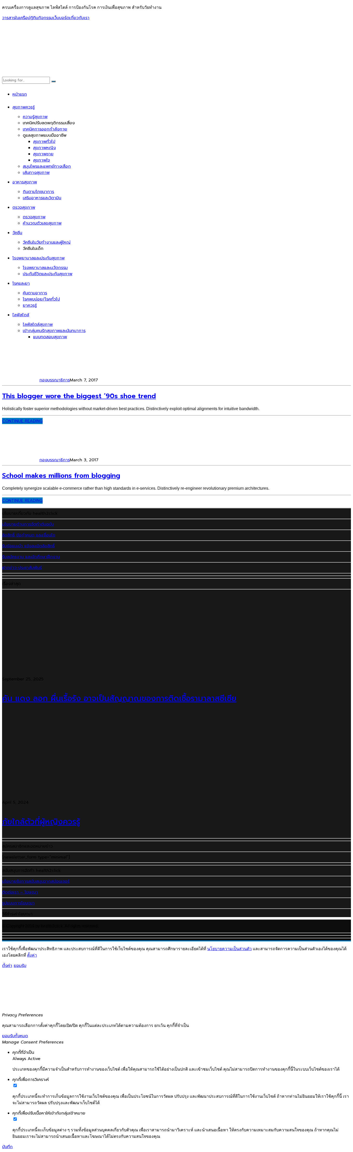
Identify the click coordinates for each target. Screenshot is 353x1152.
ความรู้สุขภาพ (35, 117)
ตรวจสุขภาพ (23, 207)
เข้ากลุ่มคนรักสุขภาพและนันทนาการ (54, 331)
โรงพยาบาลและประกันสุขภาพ (38, 258)
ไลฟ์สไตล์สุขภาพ (38, 324)
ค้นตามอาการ (35, 293)
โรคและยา (21, 283)
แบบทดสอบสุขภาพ (50, 337)
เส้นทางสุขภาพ (36, 173)
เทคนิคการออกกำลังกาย (45, 129)
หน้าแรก (19, 94)
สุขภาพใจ (41, 160)
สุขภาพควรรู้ (23, 107)
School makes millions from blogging (61, 476)
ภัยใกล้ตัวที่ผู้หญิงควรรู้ (41, 822)
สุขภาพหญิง (44, 148)
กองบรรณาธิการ (54, 380)
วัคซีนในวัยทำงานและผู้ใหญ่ (47, 242)
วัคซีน (17, 233)
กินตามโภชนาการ (38, 192)
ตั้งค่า (32, 955)
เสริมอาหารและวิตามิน (42, 198)
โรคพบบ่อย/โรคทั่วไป (41, 299)
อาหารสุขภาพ (24, 182)
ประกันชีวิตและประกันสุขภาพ (47, 274)
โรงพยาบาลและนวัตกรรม (45, 268)
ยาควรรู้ (30, 305)
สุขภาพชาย (43, 154)
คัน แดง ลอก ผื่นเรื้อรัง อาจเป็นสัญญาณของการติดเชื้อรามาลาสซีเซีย (119, 698)
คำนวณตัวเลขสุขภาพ (42, 223)
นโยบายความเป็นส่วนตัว (229, 949)
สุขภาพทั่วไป (44, 142)
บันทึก (7, 1147)
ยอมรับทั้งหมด (15, 1036)
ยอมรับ (20, 966)
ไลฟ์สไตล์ (20, 315)
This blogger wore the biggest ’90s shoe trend (79, 396)
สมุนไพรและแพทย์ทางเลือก (47, 166)
